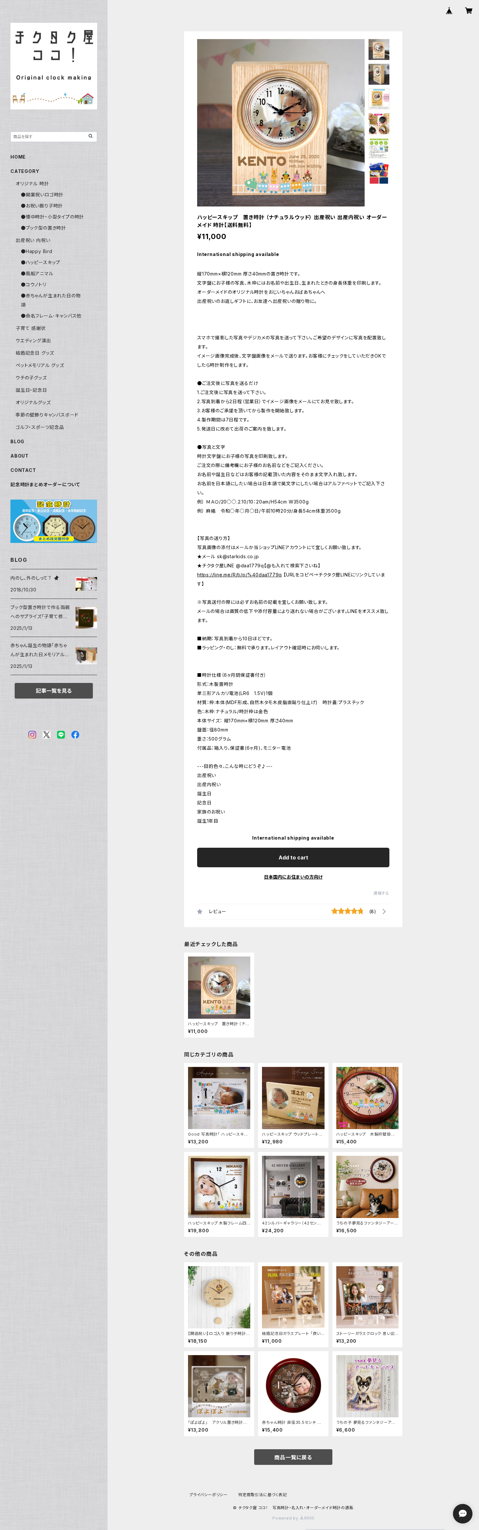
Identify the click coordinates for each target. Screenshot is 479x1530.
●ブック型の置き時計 (43, 228)
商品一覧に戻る (293, 1457)
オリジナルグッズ (33, 402)
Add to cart (293, 857)
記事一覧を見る (54, 690)
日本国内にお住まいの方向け (293, 877)
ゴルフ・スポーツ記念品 (40, 427)
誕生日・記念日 (31, 390)
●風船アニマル (37, 273)
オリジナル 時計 (32, 183)
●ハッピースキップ (40, 262)
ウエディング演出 (33, 340)
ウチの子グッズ (31, 377)
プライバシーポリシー (208, 1494)
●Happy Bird (36, 251)
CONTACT (23, 470)
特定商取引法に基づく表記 (262, 1494)
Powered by (286, 1518)
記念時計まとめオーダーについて (45, 484)
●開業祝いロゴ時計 (42, 194)
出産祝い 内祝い (33, 240)
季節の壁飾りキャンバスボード (47, 415)
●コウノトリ (33, 284)
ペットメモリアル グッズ (40, 365)
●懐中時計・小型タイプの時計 (52, 217)
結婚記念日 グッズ (35, 353)
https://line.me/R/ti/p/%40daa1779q (239, 574)
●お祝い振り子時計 (42, 205)
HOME (18, 157)
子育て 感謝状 (31, 328)
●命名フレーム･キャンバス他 (51, 316)
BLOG (17, 441)
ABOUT (19, 456)
